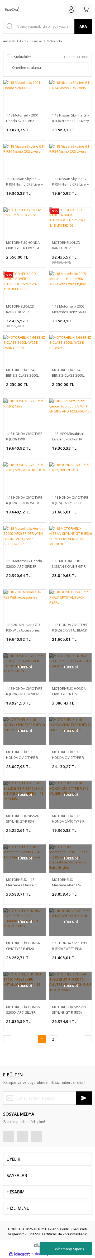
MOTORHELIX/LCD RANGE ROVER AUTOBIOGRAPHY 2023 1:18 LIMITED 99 (24, 309)
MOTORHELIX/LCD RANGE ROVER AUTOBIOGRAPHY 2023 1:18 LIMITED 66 (70, 245)
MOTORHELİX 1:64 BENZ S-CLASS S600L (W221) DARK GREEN (22, 372)
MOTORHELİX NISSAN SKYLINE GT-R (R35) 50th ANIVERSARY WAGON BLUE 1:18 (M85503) (69, 1009)
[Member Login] (71, 9)
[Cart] (86, 9)
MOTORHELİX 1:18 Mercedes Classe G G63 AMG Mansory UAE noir (24, 882)
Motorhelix (54, 41)
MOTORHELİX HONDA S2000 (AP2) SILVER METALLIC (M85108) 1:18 (24, 1009)
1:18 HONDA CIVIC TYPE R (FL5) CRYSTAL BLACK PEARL (70, 627)
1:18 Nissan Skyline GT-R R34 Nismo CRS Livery (70, 118)
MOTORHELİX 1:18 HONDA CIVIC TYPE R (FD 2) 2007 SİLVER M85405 (68, 755)
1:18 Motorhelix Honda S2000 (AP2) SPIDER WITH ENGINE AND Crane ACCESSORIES (24, 563)
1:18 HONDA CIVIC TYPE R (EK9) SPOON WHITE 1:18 (24, 500)
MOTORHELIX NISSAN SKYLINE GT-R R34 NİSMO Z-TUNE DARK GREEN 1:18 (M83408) (23, 818)
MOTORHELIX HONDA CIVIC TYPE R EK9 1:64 (23, 245)
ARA (83, 26)
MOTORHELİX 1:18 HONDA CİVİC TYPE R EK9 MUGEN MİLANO (68, 818)
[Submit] (84, 1098)
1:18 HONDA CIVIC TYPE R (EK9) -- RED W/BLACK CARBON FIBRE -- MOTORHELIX (24, 691)
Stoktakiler (22, 56)
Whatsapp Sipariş (69, 1248)
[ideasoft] (19, 1254)
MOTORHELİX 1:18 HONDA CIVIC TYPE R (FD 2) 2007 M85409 (22, 755)
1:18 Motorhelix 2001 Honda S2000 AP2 (22, 118)
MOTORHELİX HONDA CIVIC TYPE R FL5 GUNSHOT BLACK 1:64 (69, 691)
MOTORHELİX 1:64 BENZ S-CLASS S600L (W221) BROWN (68, 372)
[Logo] (11, 9)
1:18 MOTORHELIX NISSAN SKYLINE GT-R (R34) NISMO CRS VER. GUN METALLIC (69, 563)
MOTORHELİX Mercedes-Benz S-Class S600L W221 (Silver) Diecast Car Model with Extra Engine (67, 882)
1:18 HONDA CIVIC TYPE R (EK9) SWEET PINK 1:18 (70, 946)
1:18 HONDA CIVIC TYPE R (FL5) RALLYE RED (70, 500)
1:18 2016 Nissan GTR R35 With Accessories (23, 627)
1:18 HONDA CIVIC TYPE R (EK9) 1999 (24, 436)
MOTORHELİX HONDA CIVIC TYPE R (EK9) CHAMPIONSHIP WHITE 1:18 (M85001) (24, 946)
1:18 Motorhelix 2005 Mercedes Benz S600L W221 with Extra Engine (70, 309)
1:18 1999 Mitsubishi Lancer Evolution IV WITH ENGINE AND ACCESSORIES (68, 436)
